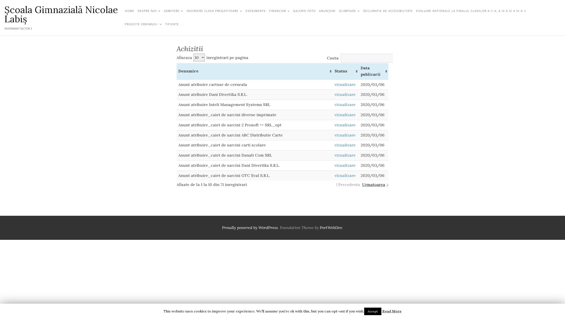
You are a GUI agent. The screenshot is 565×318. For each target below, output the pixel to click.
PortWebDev (331, 227)
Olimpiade (347, 11)
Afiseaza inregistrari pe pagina (212, 57)
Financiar (277, 11)
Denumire (188, 71)
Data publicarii (370, 71)
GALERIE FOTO (304, 11)
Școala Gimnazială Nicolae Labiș (61, 14)
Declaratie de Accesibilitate (388, 11)
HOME (129, 11)
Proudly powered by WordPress (250, 227)
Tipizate (172, 24)
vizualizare (345, 84)
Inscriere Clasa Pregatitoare (213, 11)
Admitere (172, 11)
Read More (391, 311)
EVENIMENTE (256, 11)
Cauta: (333, 58)
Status (341, 71)
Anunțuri (327, 11)
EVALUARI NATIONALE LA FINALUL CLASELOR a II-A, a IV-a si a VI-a (469, 11)
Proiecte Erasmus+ (141, 24)
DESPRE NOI (147, 11)
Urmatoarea (373, 184)
